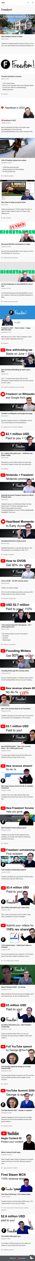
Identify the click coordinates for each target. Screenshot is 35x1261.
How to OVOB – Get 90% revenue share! (14, 581)
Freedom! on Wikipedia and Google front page (16, 413)
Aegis (4, 1168)
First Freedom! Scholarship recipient (13, 870)
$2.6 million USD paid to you (10, 1236)
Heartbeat (11, 554)
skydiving (11, 176)
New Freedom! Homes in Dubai (11, 36)
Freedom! (5, 94)
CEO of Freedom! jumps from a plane (13, 160)
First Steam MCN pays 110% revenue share (16, 1194)
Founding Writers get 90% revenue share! (15, 671)
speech (10, 1126)
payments (4, 1210)
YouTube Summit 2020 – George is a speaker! (16, 1110)
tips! (3, 3)
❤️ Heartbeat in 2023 (8, 120)
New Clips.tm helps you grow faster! (13, 202)
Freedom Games (7, 257)
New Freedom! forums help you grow (13, 828)
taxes (17, 387)
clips (4, 218)
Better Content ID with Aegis (10, 1152)
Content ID (9, 1168)
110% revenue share (8, 960)
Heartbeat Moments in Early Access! (13, 541)
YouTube (22, 387)
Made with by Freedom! (17, 1258)
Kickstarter (15, 257)
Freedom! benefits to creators (11, 76)
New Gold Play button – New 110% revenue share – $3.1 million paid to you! (15, 747)
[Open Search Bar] (28, 2)
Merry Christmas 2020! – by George (13, 987)
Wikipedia (20, 427)
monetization (12, 387)
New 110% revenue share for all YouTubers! (16, 709)
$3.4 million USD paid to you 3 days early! (15, 907)
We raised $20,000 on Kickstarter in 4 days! (15, 244)
